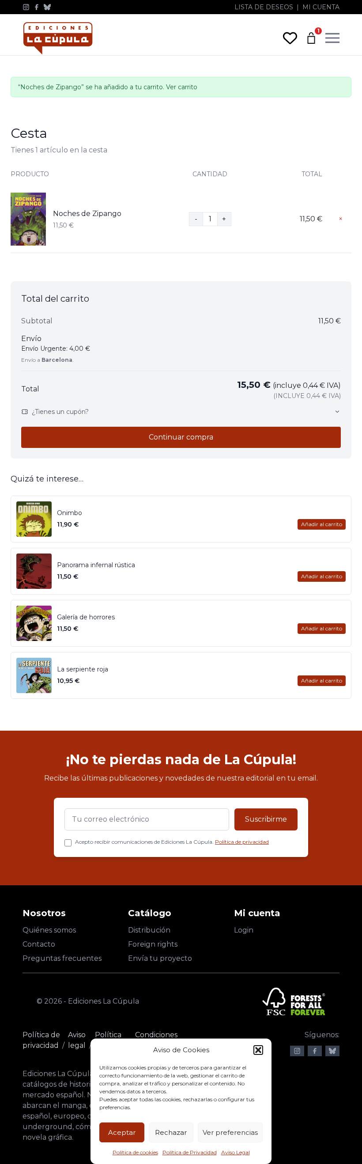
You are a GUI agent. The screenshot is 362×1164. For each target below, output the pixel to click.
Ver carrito (181, 87)
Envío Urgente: (55, 349)
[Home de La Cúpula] (58, 38)
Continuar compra (181, 437)
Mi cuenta (320, 7)
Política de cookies (135, 1152)
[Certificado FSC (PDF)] (293, 1001)
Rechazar (171, 1132)
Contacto (39, 944)
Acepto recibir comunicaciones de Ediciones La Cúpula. (172, 841)
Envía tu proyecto (160, 958)
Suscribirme (266, 819)
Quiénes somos (49, 930)
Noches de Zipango (87, 213)
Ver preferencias (230, 1132)
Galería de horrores (86, 617)
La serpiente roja (82, 669)
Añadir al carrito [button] (321, 524)
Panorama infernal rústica (96, 565)
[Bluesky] (47, 7)
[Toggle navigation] (332, 38)
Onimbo (69, 513)
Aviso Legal (235, 1152)
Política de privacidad (242, 841)
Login (243, 930)
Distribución (149, 930)
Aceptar (122, 1132)
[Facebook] (36, 7)
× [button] (341, 219)
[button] (258, 1050)
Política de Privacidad (189, 1152)
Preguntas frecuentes (62, 958)
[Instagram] (26, 7)
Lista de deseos (263, 7)
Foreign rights (152, 944)
